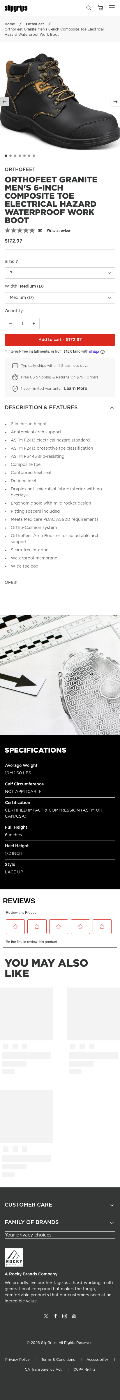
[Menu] (111, 7)
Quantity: (14, 311)
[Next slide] (115, 101)
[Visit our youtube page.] (73, 1318)
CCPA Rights (84, 1369)
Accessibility (97, 1359)
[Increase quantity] (34, 323)
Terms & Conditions (58, 1359)
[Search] (88, 9)
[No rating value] (21, 230)
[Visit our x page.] (46, 1318)
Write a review (58, 230)
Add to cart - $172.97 (76, 341)
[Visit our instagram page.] (64, 1318)
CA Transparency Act (43, 1369)
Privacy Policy (17, 1359)
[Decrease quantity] (10, 323)
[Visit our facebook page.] (55, 1318)
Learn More (75, 389)
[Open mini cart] (100, 8)
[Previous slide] (4, 101)
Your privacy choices (28, 1235)
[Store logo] (16, 8)
